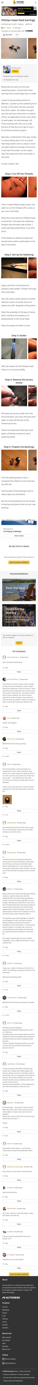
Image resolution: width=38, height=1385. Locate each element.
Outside (5, 1325)
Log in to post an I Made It (19, 562)
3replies (6, 1015)
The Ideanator (12, 998)
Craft (14, 24)
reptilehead (11, 1064)
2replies (6, 756)
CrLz (8, 718)
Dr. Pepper (10, 1255)
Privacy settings (23, 1374)
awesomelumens (13, 657)
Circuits (4, 1307)
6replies (6, 845)
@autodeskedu (10, 1363)
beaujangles (11, 853)
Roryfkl (9, 963)
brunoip (10, 1188)
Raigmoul (10, 1103)
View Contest (19, 536)
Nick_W (9, 1023)
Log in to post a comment (19, 1274)
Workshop (5, 1310)
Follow (15, 71)
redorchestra (11, 823)
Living (4, 1322)
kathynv (10, 889)
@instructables (10, 1359)
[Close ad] (35, 8)
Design (4, 1313)
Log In (19, 643)
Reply (19, 672)
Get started (6, 1340)
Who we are (6, 1349)
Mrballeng (7, 24)
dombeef (10, 1232)
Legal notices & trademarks (13, 1381)
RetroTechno (11, 1209)
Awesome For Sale (12, 80)
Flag (6, 668)
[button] (2, 3)
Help (4, 1343)
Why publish (6, 1337)
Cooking (5, 1319)
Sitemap (5, 1346)
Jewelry (21, 24)
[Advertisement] (19, 11)
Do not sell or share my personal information (19, 1378)
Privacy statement (10, 1374)
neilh (9, 764)
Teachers (5, 1328)
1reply (6, 815)
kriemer (10, 1144)
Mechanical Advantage (15, 1167)
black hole (10, 739)
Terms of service (25, 1371)
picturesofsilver (12, 679)
